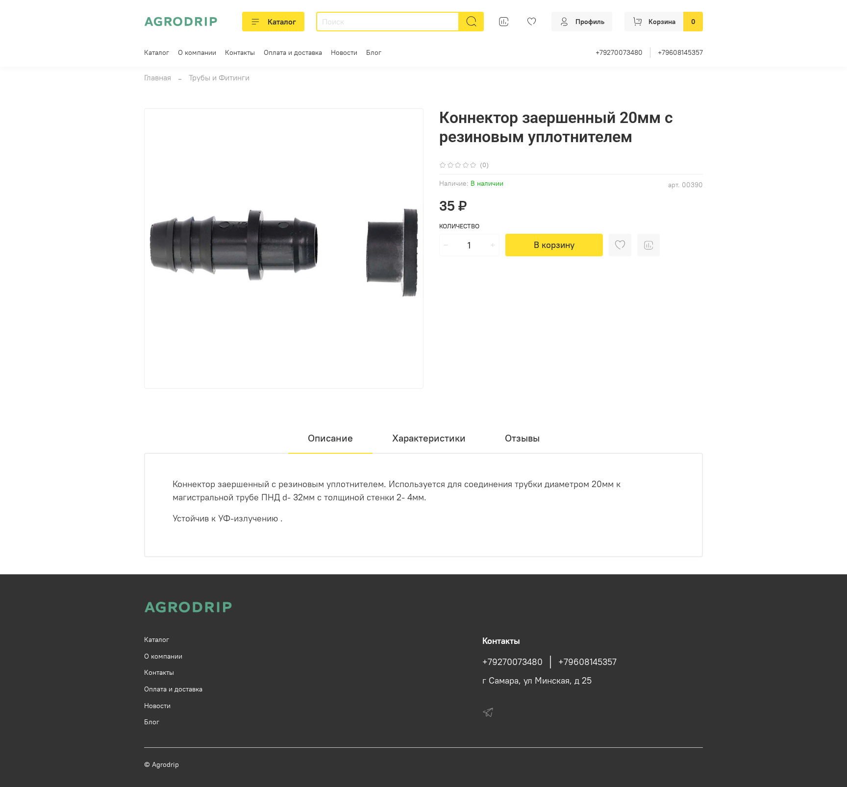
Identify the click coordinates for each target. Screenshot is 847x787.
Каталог (282, 21)
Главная (157, 77)
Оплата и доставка (293, 52)
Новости (344, 52)
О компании (197, 52)
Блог (373, 52)
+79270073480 (619, 52)
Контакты (240, 52)
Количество (459, 226)
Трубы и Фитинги (219, 77)
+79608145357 (680, 52)
